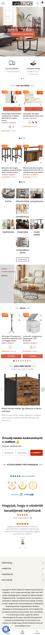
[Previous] (2, 389)
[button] (20, 547)
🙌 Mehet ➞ (36, 452)
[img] (22, 515)
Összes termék (22, 259)
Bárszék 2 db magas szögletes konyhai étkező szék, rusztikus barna (12, 170)
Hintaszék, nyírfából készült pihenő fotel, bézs (33, 115)
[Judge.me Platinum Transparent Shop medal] (22, 485)
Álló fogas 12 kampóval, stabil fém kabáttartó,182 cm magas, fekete (12, 338)
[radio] (10, 126)
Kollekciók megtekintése (22, 34)
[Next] (42, 389)
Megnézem (4, 275)
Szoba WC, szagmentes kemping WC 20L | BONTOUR (32, 338)
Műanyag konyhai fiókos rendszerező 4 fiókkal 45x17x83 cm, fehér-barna (11, 117)
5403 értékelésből (21, 518)
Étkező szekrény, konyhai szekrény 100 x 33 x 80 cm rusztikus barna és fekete (33, 170)
